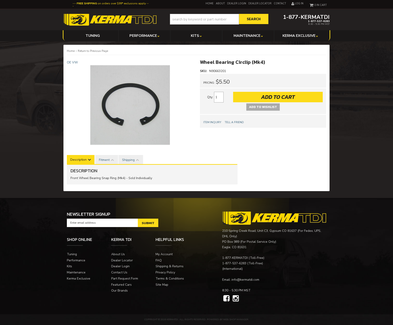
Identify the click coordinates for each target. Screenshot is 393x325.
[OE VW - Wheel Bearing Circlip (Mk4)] (130, 105)
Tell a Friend (234, 122)
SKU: (204, 71)
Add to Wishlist (263, 107)
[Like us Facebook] (226, 298)
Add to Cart (278, 97)
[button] (219, 19)
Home (71, 51)
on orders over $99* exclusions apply (111, 3)
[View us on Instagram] (236, 298)
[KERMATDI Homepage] (109, 19)
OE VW (72, 62)
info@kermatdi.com (245, 280)
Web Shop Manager (235, 319)
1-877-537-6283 (234, 263)
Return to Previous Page (93, 51)
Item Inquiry (212, 122)
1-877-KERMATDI (235, 258)
